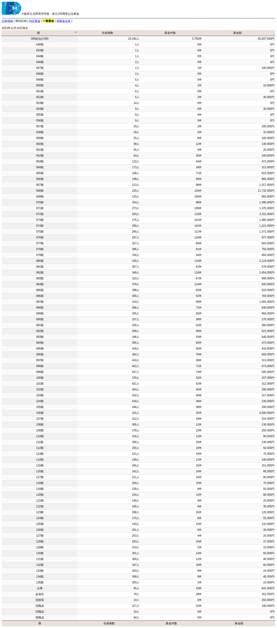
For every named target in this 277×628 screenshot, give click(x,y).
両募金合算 (63, 21)
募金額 (237, 32)
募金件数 (170, 32)
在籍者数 (107, 32)
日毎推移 (7, 21)
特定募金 (34, 21)
